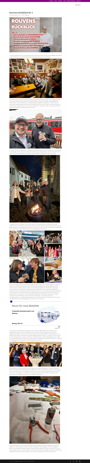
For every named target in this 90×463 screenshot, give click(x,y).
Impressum (78, 1)
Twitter (55, 1)
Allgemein (27, 15)
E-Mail (64, 1)
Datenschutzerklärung (71, 1)
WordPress (31, 461)
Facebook (51, 1)
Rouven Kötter (14, 15)
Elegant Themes (19, 461)
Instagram (60, 1)
